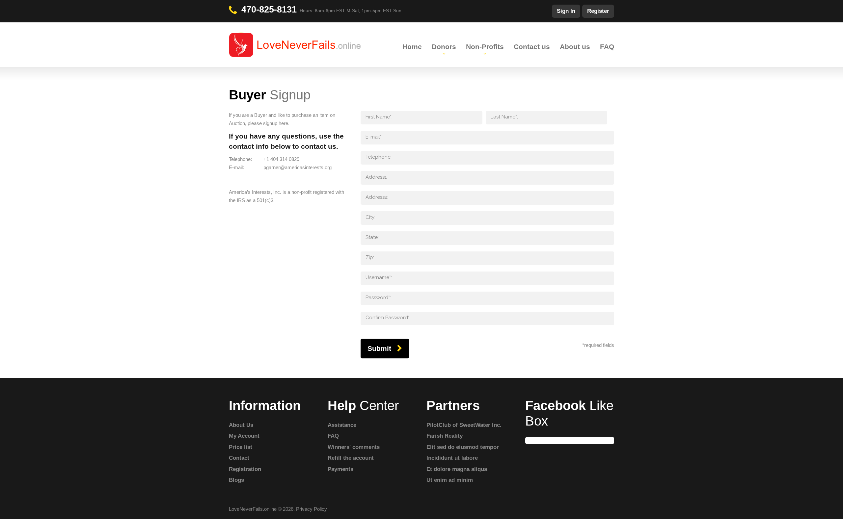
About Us (241, 425)
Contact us (532, 46)
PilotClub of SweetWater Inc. (464, 425)
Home (412, 46)
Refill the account (351, 458)
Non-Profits (485, 46)
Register (598, 11)
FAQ (607, 46)
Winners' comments (354, 447)
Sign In (566, 11)
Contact (239, 458)
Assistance (342, 425)
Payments (340, 469)
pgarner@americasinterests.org (297, 167)
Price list (240, 447)
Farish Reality (444, 436)
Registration (245, 469)
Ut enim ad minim (449, 480)
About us (575, 46)
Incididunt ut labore (452, 458)
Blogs (236, 480)
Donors (444, 46)
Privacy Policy (311, 509)
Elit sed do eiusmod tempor (462, 447)
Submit (379, 348)
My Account (244, 436)
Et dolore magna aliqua (456, 469)
